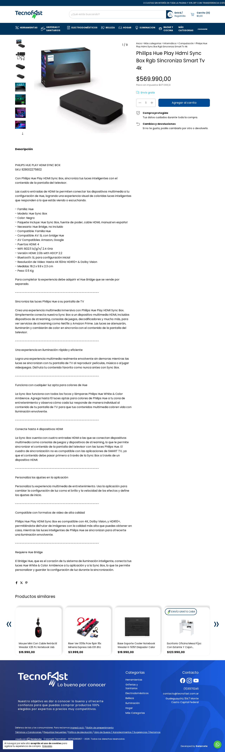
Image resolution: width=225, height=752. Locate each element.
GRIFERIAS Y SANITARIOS (53, 29)
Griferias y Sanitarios (132, 686)
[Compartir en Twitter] (22, 583)
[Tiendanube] (28, 739)
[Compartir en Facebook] (17, 583)
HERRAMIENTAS (28, 27)
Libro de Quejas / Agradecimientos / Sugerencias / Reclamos (127, 732)
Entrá (178, 12)
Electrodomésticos (137, 693)
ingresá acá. (77, 727)
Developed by (194, 746)
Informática (169, 43)
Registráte (180, 15)
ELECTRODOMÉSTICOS (84, 27)
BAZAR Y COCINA (168, 29)
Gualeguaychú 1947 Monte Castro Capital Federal (182, 700)
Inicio (139, 43)
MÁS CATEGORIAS (185, 29)
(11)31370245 (191, 688)
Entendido (47, 746)
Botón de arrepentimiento (100, 727)
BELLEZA (110, 27)
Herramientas (134, 679)
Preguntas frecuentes (55, 732)
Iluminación (133, 703)
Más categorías (152, 43)
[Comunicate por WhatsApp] (217, 744)
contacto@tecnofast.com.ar (181, 693)
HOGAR (127, 27)
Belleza (130, 698)
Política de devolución (80, 732)
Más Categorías (135, 713)
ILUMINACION (147, 27)
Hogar (129, 708)
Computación (186, 43)
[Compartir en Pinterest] (26, 583)
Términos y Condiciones (28, 732)
